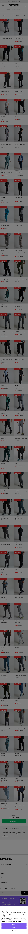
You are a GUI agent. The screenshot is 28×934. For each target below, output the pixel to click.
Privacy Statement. (16, 921)
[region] (14, 920)
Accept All (14, 924)
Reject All (14, 927)
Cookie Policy (5, 921)
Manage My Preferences (14, 930)
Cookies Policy (5, 916)
